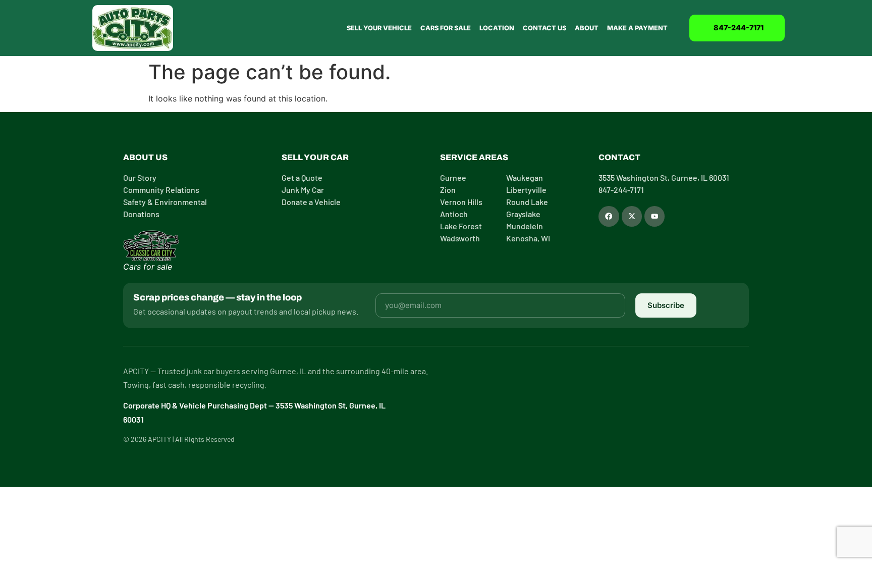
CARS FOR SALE (445, 28)
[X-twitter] (632, 216)
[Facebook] (608, 216)
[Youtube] (654, 216)
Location (496, 28)
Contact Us (544, 28)
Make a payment (637, 28)
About (586, 28)
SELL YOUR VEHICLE (379, 28)
